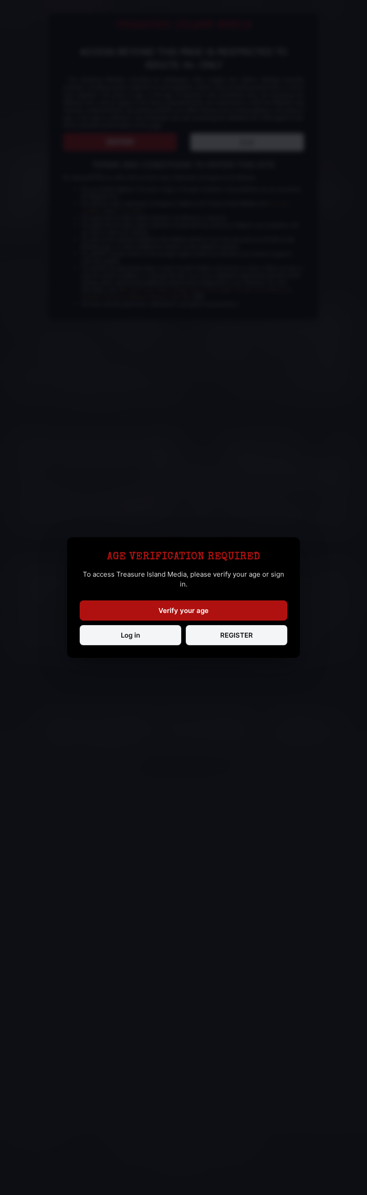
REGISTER (236, 635)
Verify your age (183, 610)
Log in (130, 635)
